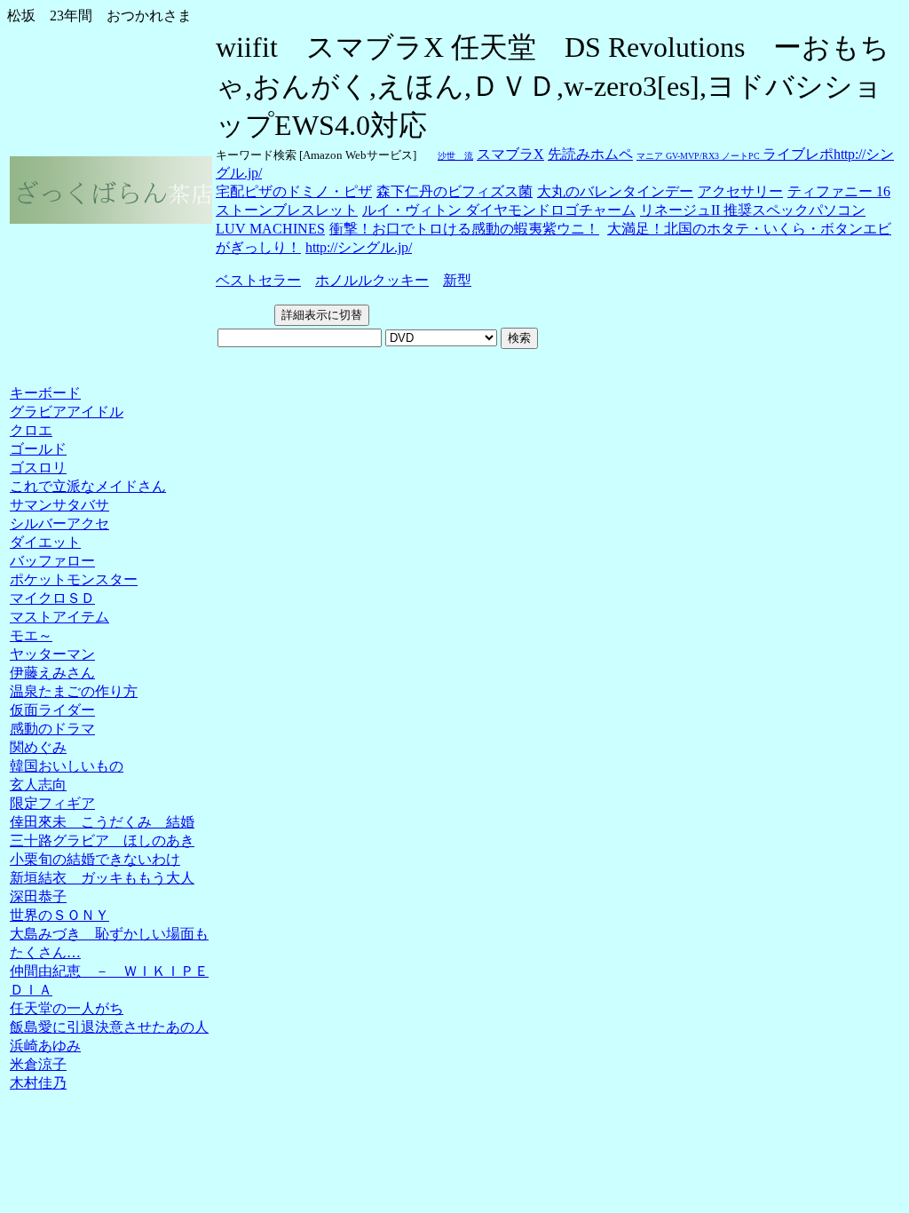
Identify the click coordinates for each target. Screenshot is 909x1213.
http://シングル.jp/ (358, 247)
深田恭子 (38, 896)
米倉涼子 (38, 1064)
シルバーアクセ (59, 523)
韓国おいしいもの (66, 765)
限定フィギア (52, 803)
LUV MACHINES (270, 228)
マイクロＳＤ (52, 598)
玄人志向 (38, 784)
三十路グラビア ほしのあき (102, 840)
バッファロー (52, 560)
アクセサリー (740, 191)
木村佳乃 (38, 1082)
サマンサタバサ (59, 504)
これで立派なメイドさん (88, 486)
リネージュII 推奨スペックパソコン (753, 210)
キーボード (45, 392)
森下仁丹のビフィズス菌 (454, 191)
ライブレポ (798, 154)
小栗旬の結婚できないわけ (95, 859)
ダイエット (45, 542)
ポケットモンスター (74, 579)
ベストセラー (258, 280)
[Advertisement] (58, 367)
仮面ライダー (52, 709)
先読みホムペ (590, 154)
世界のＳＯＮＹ (59, 915)
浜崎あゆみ (45, 1045)
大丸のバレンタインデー (615, 191)
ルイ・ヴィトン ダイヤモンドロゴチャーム (499, 210)
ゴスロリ (38, 467)
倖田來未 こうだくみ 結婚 (102, 821)
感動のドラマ (52, 728)
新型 (457, 280)
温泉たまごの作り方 (74, 691)
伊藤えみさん (52, 672)
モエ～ (31, 635)
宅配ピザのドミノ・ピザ (294, 191)
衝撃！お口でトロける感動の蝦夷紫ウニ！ (464, 228)
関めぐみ (38, 747)
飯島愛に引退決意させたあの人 (109, 1027)
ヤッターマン (52, 654)
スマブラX (510, 154)
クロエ (31, 430)
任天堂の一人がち (66, 1008)
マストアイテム (59, 616)
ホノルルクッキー (372, 280)
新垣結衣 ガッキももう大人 (102, 877)
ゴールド (38, 448)
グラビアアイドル (66, 411)
